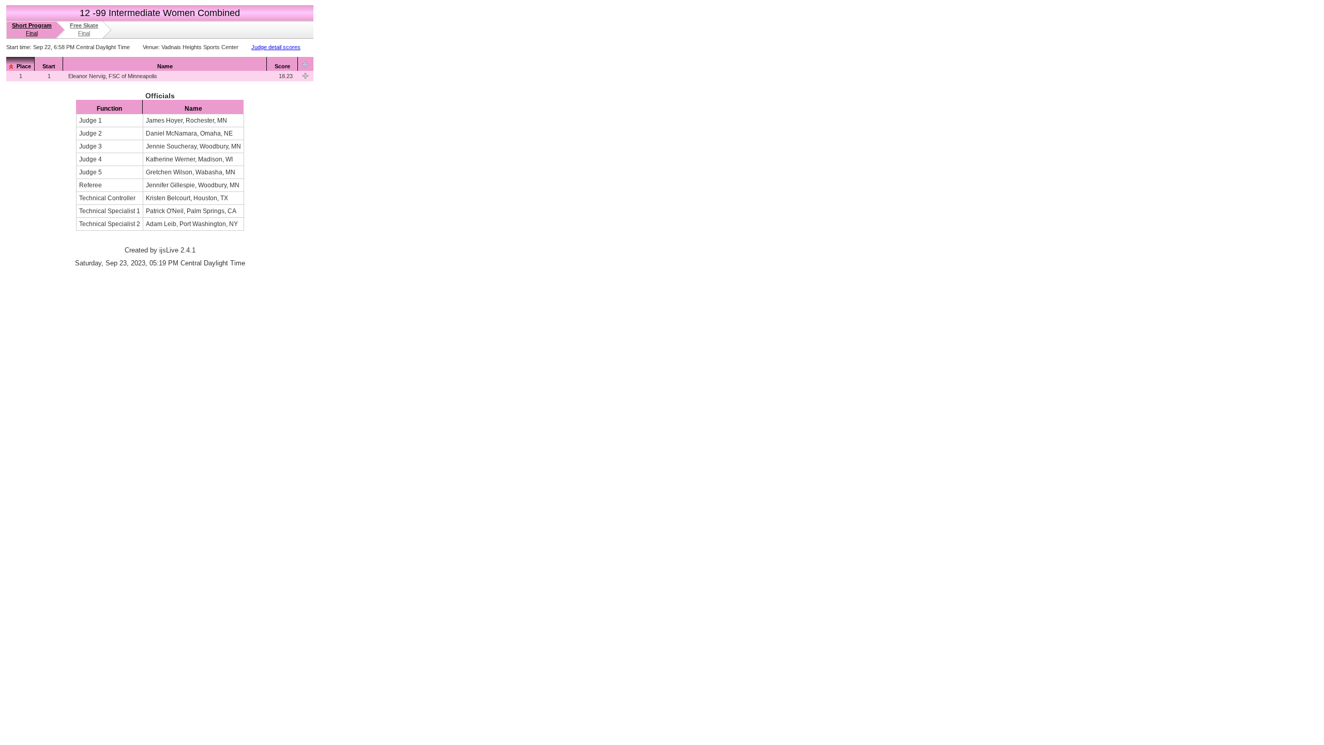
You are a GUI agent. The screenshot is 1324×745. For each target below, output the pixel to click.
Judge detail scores (275, 47)
